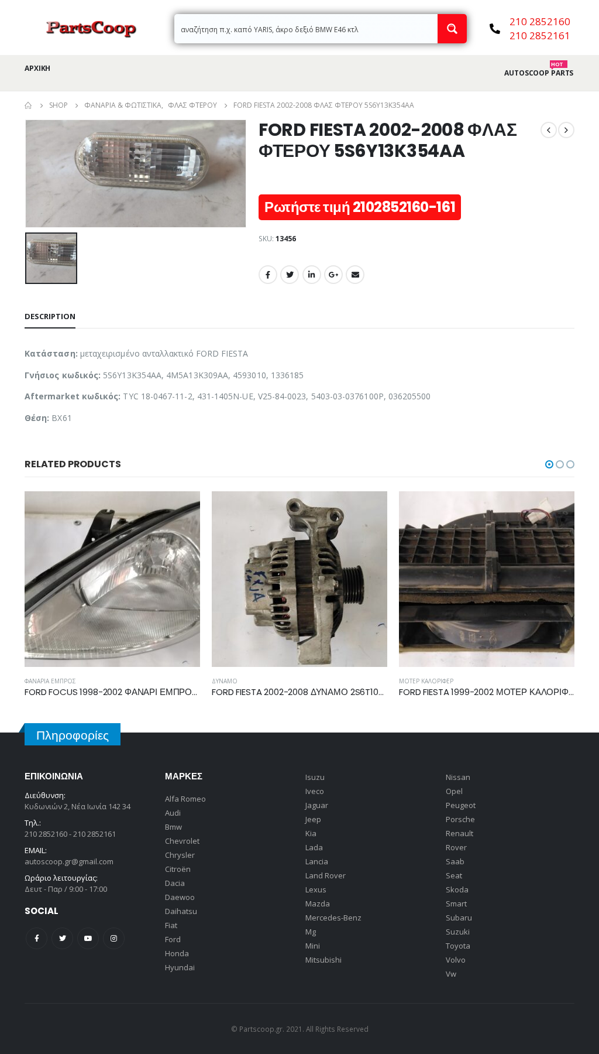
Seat (454, 875)
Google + (333, 274)
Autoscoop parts (538, 73)
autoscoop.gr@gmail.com (69, 861)
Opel (454, 791)
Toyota (458, 945)
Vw (451, 974)
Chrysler (180, 855)
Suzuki (458, 931)
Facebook (268, 274)
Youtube (88, 938)
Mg (310, 931)
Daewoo (180, 897)
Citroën (178, 869)
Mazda (317, 903)
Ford (173, 939)
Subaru (459, 917)
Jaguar (316, 805)
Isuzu (315, 777)
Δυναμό (224, 681)
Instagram (114, 938)
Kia (310, 833)
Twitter (289, 274)
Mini (312, 945)
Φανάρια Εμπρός (50, 681)
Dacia (175, 883)
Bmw (173, 827)
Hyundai (180, 967)
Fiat (171, 925)
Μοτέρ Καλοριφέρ (426, 681)
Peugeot (461, 805)
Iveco (314, 791)
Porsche (460, 819)
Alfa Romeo (185, 798)
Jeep (313, 819)
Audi (173, 812)
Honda (177, 953)
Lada (314, 847)
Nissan (458, 777)
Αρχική (37, 68)
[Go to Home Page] (29, 105)
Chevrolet (182, 841)
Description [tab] (50, 316)
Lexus (315, 889)
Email (355, 274)
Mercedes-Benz (333, 917)
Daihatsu (181, 911)
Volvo (456, 959)
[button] (549, 464)
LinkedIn (311, 274)
